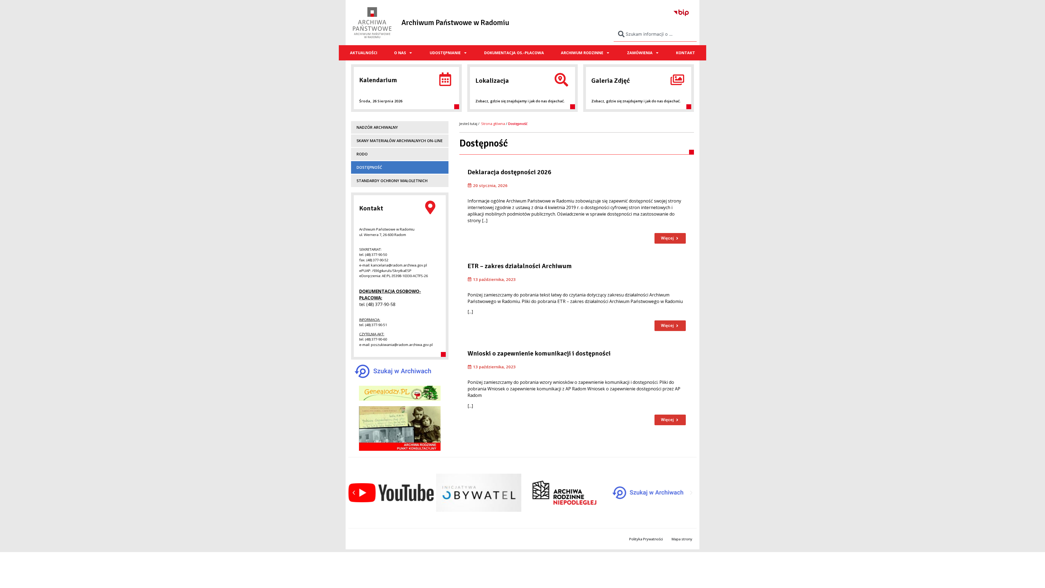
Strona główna (493, 123)
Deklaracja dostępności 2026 (509, 172)
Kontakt (685, 52)
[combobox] (655, 34)
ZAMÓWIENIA (640, 52)
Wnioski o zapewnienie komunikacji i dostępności (539, 353)
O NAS (400, 52)
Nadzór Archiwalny (377, 127)
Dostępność (369, 167)
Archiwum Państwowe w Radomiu (455, 22)
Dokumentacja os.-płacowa (514, 52)
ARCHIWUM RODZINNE (582, 52)
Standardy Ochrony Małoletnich (392, 180)
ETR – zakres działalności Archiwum (520, 266)
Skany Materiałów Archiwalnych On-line (399, 140)
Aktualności (363, 52)
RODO (362, 154)
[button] (353, 492)
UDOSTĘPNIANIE (445, 52)
